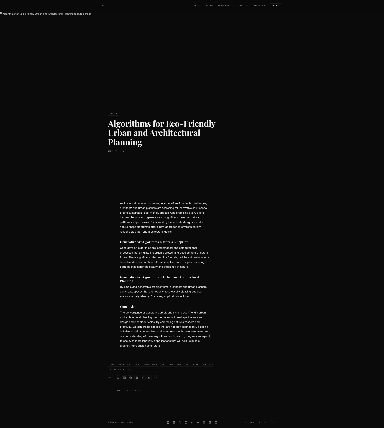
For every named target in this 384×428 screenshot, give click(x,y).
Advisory (259, 6)
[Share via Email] (149, 377)
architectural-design (146, 364)
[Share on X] (118, 377)
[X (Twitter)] (180, 422)
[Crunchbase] (210, 422)
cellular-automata (119, 370)
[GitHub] (186, 422)
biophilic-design (202, 364)
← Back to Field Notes (128, 391)
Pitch (276, 6)
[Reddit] (216, 422)
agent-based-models (120, 364)
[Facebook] (174, 422)
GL (104, 5)
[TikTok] (192, 422)
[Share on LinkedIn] (124, 377)
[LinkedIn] (168, 422)
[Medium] (198, 422)
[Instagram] (204, 422)
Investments (226, 6)
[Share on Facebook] (130, 377)
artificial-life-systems (175, 364)
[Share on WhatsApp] (143, 377)
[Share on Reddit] (136, 377)
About (210, 6)
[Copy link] (155, 377)
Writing (244, 6)
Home (197, 6)
